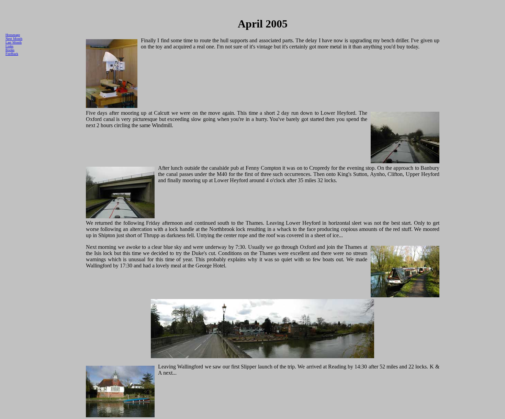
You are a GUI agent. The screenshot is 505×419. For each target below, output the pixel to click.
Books (9, 50)
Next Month (13, 39)
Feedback (11, 54)
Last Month (13, 42)
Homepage (12, 35)
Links (9, 46)
